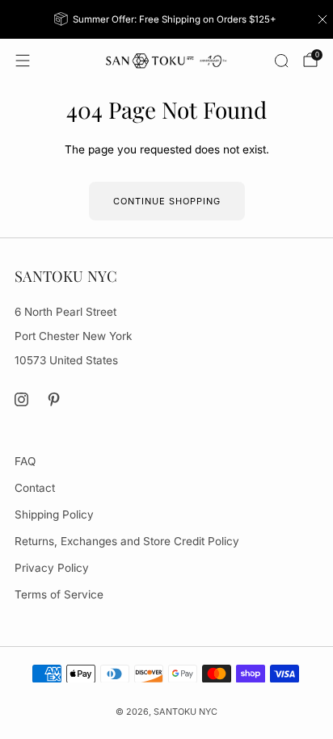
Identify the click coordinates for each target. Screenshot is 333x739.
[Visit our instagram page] (21, 399)
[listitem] (166, 19)
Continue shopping (167, 201)
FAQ (25, 461)
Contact (35, 487)
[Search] (281, 60)
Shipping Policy (54, 514)
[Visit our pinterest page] (54, 399)
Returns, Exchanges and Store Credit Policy (127, 541)
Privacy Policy (52, 567)
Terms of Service (59, 594)
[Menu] (23, 60)
